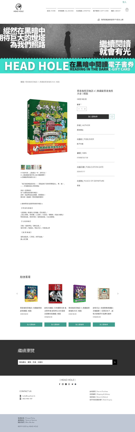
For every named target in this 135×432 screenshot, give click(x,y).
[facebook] (60, 384)
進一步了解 (24, 239)
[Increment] (85, 109)
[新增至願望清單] (112, 116)
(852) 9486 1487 (27, 399)
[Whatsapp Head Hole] (69, 384)
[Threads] (66, 384)
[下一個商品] (118, 293)
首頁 (22, 82)
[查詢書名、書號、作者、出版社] (114, 362)
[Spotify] (75, 384)
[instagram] (63, 384)
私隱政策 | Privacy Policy (26, 418)
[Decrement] (78, 109)
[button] (127, 9)
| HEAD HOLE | (67, 379)
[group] (67, 305)
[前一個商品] (17, 293)
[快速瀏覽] (31, 294)
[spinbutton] (82, 109)
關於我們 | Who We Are (26, 422)
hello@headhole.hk (29, 396)
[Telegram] (72, 384)
